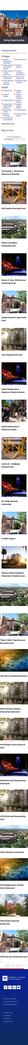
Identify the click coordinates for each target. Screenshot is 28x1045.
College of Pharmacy (19, 101)
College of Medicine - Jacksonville (19, 96)
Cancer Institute (7, 90)
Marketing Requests (10, 1004)
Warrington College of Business (21, 81)
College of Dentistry (19, 91)
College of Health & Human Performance (8, 72)
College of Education (19, 66)
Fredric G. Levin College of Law (20, 77)
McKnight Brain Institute (7, 110)
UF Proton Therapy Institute (21, 114)
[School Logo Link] (13, 978)
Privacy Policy (8, 1021)
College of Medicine (6, 95)
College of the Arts (21, 59)
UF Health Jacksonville (6, 114)
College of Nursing (8, 100)
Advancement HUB (9, 999)
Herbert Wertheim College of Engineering (8, 82)
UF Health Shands (21, 110)
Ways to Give (7, 130)
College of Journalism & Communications (20, 72)
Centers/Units (7, 123)
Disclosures (7, 1018)
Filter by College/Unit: (14, 137)
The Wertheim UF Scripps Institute (8, 118)
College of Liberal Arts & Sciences (8, 77)
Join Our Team (8, 1013)
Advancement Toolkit (10, 1002)
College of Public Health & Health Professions (7, 105)
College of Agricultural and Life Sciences (7, 61)
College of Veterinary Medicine (19, 105)
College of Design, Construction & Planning (8, 66)
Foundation (7, 1015)
